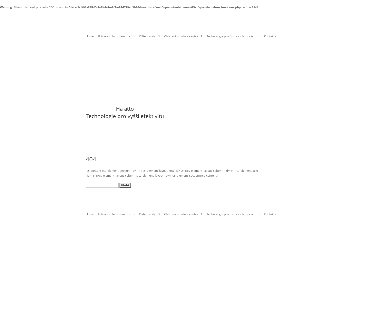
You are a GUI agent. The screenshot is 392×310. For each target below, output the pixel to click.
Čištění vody (147, 36)
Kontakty (270, 36)
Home (90, 36)
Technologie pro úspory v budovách (231, 36)
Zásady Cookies (135, 259)
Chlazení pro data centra (181, 36)
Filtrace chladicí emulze (114, 36)
